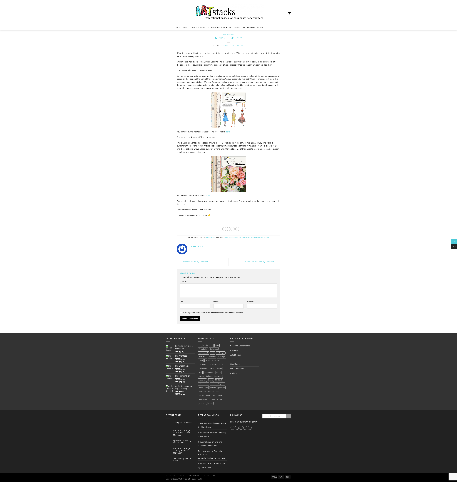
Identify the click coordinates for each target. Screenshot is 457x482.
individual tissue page (214, 376)
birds (212, 353)
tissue (220, 395)
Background (214, 349)
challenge (221, 357)
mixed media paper (218, 384)
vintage (266, 237)
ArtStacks (241, 45)
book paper (220, 353)
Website (250, 302)
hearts (218, 372)
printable (221, 388)
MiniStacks (235, 373)
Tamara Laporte (204, 395)
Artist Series (203, 349)
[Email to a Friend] (229, 229)
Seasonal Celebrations (240, 346)
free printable (209, 372)
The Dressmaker (244, 237)
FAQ (243, 27)
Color (201, 361)
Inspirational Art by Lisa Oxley (195, 262)
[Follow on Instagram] (270, 27)
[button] (285, 9)
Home (178, 27)
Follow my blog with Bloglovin (243, 422)
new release (228, 237)
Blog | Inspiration (219, 27)
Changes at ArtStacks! (182, 423)
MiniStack (218, 380)
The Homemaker (257, 237)
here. (207, 196)
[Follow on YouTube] (276, 27)
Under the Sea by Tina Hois (213, 458)
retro (236, 237)
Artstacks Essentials (199, 27)
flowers (219, 368)
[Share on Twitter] (224, 229)
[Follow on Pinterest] (273, 27)
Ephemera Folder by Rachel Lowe (182, 441)
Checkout (187, 475)
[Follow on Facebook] (267, 27)
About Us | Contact (255, 27)
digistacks (213, 364)
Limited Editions (237, 369)
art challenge (208, 345)
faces (212, 368)
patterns (213, 388)
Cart (180, 475)
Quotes (211, 392)
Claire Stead (203, 423)
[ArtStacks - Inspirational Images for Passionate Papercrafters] (228, 12)
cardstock (212, 357)
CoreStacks (235, 350)
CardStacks (235, 364)
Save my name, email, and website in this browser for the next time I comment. (213, 313)
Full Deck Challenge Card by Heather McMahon (181, 450)
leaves (210, 380)
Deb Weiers (203, 364)
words (210, 403)
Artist (217, 345)
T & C (209, 475)
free (200, 372)
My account (171, 475)
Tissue (233, 359)
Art (200, 345)
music (201, 388)
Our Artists (234, 27)
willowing (202, 403)
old (206, 388)
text (214, 395)
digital (221, 364)
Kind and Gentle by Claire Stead (212, 425)
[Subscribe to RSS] (245, 428)
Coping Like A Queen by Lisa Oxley (259, 262)
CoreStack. (216, 361)
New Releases (228, 34)
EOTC (200, 479)
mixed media (203, 384)
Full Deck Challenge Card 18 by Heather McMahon (181, 432)
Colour (207, 361)
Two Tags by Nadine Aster (182, 459)
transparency (203, 399)
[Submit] (288, 416)
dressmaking (203, 368)
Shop (185, 27)
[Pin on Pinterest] (233, 229)
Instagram (202, 380)
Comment (184, 281)
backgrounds (203, 353)
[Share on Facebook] (220, 229)
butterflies (202, 357)
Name (182, 302)
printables (202, 392)
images (201, 376)
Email (216, 302)
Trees (213, 399)
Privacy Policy (199, 475)
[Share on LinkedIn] (237, 229)
